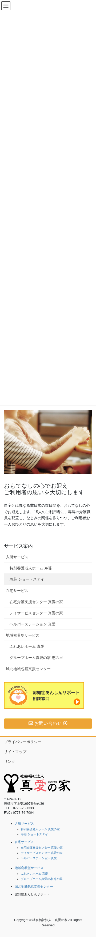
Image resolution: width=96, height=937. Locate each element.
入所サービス (17, 557)
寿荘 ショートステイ (27, 579)
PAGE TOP (88, 904)
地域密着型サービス (22, 635)
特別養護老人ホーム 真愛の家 (40, 829)
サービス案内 (18, 546)
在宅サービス (17, 591)
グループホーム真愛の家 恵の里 (36, 657)
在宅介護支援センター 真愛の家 (36, 602)
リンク (9, 761)
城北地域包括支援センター (28, 669)
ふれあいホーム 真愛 (27, 646)
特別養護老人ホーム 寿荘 (31, 568)
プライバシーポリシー (22, 742)
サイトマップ (15, 751)
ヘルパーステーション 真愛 (32, 624)
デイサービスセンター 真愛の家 (36, 613)
